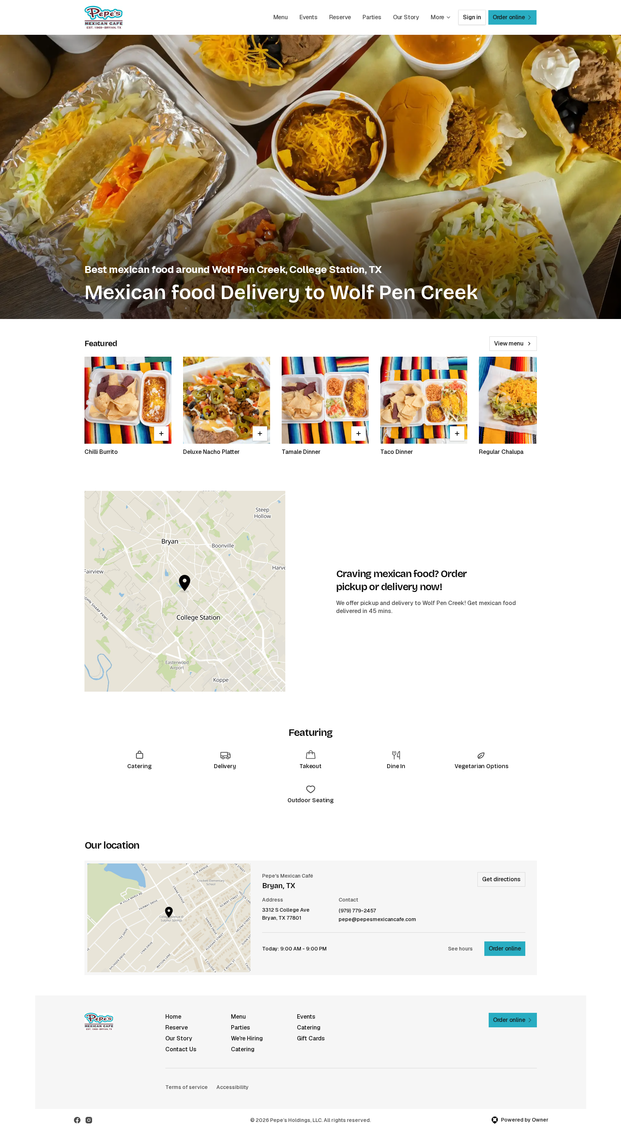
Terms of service (186, 1087)
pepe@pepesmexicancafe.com (377, 919)
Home (173, 1016)
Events (308, 17)
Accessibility (232, 1087)
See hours (460, 948)
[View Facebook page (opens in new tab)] (77, 1120)
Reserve (340, 17)
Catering (308, 1027)
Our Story (406, 17)
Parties (372, 17)
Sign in (472, 17)
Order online (505, 948)
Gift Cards (311, 1038)
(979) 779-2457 (357, 910)
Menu (280, 17)
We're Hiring (247, 1038)
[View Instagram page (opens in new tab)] (88, 1120)
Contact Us (180, 1049)
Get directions (501, 879)
